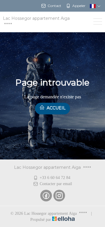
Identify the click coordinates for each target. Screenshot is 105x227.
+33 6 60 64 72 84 (55, 177)
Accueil (56, 108)
